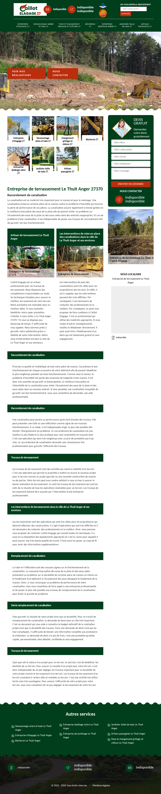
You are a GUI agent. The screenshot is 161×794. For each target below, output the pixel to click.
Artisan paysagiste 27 (145, 25)
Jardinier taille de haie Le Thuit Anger (127, 726)
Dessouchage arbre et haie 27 (44, 25)
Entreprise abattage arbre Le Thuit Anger (81, 726)
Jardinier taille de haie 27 (127, 25)
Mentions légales (101, 785)
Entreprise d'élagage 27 (22, 25)
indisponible (60, 9)
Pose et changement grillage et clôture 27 (69, 25)
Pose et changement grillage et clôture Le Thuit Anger (127, 741)
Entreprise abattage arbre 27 (107, 25)
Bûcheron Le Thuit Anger (28, 741)
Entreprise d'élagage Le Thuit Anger (33, 735)
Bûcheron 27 (90, 25)
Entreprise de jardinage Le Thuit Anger (79, 736)
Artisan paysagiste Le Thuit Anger (128, 734)
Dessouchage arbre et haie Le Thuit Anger (33, 728)
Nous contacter (60, 73)
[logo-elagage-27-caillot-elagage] (28, 9)
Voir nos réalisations (21, 73)
